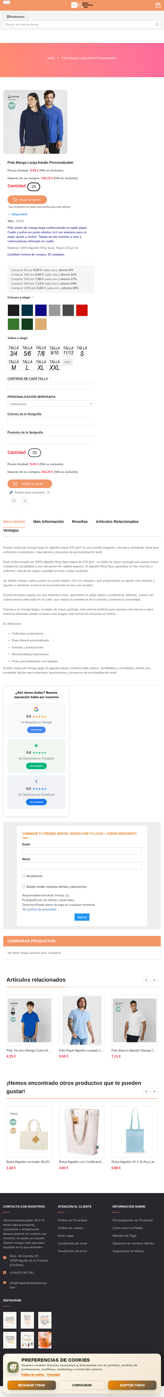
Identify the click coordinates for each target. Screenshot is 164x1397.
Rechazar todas (31, 1385)
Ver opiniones (36, 730)
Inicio (50, 58)
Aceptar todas (132, 1385)
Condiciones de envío (72, 1251)
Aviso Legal (65, 1235)
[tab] (14, 523)
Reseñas (80, 521)
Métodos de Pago (124, 1235)
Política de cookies (70, 1228)
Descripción (14, 521)
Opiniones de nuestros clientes (133, 1243)
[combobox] (82, 24)
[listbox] (51, 317)
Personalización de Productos (133, 1220)
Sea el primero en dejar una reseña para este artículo (39, 206)
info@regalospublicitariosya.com (29, 1285)
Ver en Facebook (36, 802)
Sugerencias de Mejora (128, 1251)
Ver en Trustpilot (36, 766)
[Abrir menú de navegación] (6, 2)
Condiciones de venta (72, 1243)
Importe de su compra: (23, 178)
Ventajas (11, 530)
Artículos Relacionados (117, 521)
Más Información (48, 521)
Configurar (82, 1385)
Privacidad (53, 1374)
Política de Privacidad (72, 1220)
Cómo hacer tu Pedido (128, 1228)
